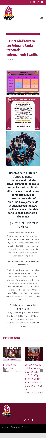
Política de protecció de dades (19, 427)
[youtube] (42, 2)
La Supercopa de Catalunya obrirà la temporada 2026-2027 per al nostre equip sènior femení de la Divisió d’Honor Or (33, 377)
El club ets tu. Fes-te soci (10, 366)
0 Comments (17, 371)
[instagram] (38, 2)
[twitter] (34, 2)
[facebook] (30, 2)
